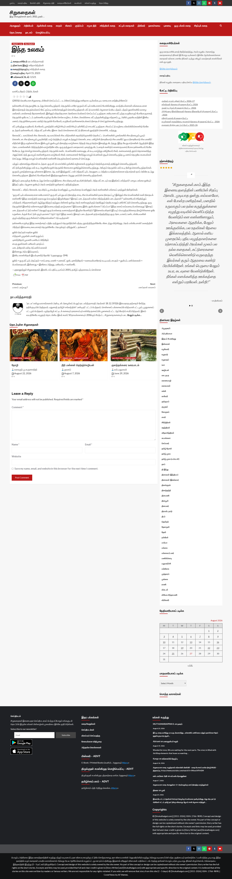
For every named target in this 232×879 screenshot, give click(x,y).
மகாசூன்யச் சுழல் (170, 741)
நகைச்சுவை (154, 25)
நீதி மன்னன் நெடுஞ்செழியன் (78, 365)
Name (15, 444)
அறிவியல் (28, 25)
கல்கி (164, 391)
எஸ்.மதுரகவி (120, 369)
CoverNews (109, 874)
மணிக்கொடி (167, 558)
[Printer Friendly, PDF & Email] (20, 275)
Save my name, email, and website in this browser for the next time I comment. (56, 468)
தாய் (163, 464)
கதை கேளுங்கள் (88, 724)
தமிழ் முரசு (166, 454)
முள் (163, 790)
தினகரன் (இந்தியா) (170, 474)
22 (209, 648)
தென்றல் (165, 521)
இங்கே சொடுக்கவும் (168, 68)
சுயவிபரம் (78, 3)
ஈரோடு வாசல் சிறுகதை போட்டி (175, 118)
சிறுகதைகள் (23, 12)
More (125, 762)
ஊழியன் (165, 370)
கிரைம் (68, 25)
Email (88, 444)
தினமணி (165, 495)
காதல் (59, 25)
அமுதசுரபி (166, 328)
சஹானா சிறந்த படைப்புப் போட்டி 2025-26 (180, 125)
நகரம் (180, 724)
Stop (192, 305)
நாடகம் (28, 32)
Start (190, 305)
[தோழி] (34, 345)
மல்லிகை (165, 569)
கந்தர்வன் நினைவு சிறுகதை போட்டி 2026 (180, 104)
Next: (147, 286)
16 (218, 642)
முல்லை (165, 579)
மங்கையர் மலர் (168, 553)
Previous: (20, 286)
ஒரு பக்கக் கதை (182, 25)
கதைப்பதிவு (22, 3)
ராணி (164, 584)
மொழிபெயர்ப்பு (43, 32)
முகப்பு (12, 3)
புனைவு (167, 25)
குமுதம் (165, 406)
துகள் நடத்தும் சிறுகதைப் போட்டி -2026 (179, 108)
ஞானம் (67, 369)
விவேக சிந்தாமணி (169, 595)
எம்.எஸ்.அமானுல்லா (179, 776)
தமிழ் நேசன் (167, 448)
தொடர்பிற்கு (103, 3)
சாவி (164, 417)
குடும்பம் (79, 25)
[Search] (220, 25)
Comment (18, 407)
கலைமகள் (166, 386)
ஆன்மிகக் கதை (44, 25)
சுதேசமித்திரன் (29, 44)
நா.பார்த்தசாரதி (36, 61)
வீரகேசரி (165, 600)
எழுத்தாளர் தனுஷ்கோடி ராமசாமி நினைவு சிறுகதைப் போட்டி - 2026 (191, 121)
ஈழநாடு (165, 354)
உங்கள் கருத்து (90, 3)
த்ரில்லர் (141, 25)
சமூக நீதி (91, 25)
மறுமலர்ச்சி (166, 563)
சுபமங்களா (166, 438)
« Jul (190, 665)
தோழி (15, 365)
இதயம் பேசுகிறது (169, 338)
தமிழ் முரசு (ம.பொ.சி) (81, 358)
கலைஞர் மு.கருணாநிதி (25, 369)
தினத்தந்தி (166, 490)
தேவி (164, 532)
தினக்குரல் (166, 485)
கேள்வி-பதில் (35, 3)
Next (220, 311)
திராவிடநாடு (167, 511)
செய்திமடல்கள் (87, 729)
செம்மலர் (165, 443)
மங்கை (165, 548)
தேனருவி (166, 527)
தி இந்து (165, 469)
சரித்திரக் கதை (107, 25)
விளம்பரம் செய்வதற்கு (90, 735)
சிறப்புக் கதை (200, 25)
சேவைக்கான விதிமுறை (91, 741)
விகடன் (165, 589)
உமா (163, 365)
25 (173, 653)
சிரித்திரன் (166, 422)
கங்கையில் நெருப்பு (170, 758)
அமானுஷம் (15, 25)
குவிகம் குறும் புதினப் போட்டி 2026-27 (178, 101)
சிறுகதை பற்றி (48, 3)
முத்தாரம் (27, 358)
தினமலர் (165, 506)
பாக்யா (164, 542)
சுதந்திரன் (166, 427)
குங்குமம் (165, 401)
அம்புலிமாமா (167, 333)
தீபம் (163, 516)
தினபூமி (165, 501)
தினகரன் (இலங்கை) (170, 480)
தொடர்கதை (16, 32)
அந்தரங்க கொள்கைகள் (91, 747)
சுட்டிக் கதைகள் (126, 25)
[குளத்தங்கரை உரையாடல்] (133, 345)
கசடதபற (165, 375)
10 (164, 642)
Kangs (156, 758)
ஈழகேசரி (165, 349)
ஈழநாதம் (165, 359)
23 (218, 648)
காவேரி (165, 396)
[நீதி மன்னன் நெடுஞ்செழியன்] (84, 345)
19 (182, 648)
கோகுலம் (165, 412)
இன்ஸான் (166, 344)
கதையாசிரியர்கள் (64, 3)
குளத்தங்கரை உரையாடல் (125, 365)
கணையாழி (166, 380)
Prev (162, 311)
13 (191, 642)
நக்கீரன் (165, 537)
